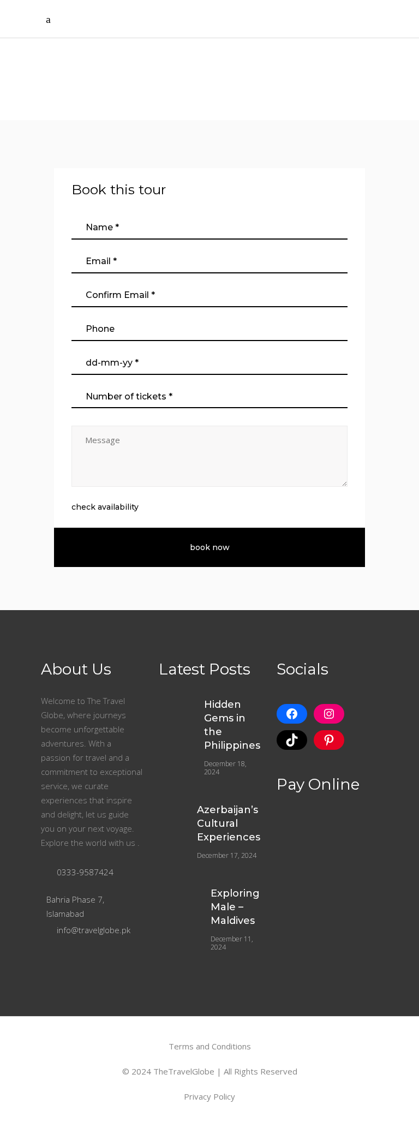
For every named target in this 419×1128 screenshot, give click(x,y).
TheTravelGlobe (183, 1071)
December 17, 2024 (226, 855)
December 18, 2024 (225, 768)
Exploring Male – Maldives (235, 907)
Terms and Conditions (210, 1046)
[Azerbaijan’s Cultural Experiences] (171, 809)
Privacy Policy (209, 1096)
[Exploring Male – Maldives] (178, 900)
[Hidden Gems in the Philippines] (174, 708)
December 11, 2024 (232, 943)
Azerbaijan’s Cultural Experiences (228, 823)
